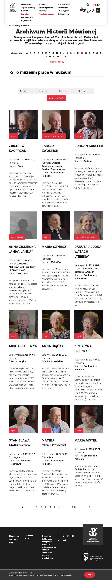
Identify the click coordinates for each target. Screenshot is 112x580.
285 (74, 507)
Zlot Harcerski (64, 4)
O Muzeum (46, 536)
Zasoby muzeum (21, 25)
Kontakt (24, 11)
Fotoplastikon (27, 17)
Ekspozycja (26, 4)
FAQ (11, 542)
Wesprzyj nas (63, 11)
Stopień (81, 91)
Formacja (43, 91)
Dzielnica (63, 91)
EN (98, 4)
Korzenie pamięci (46, 7)
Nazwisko (24, 91)
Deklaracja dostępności (47, 540)
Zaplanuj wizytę (28, 7)
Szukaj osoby (57, 62)
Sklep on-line (63, 14)
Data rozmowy (55, 98)
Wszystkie (16, 53)
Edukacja (43, 11)
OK (89, 575)
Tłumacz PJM (29, 537)
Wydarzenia (26, 20)
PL (94, 4)
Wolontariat (63, 7)
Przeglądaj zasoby (46, 14)
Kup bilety (25, 14)
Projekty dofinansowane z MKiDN (49, 547)
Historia (42, 4)
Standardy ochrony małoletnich (47, 555)
